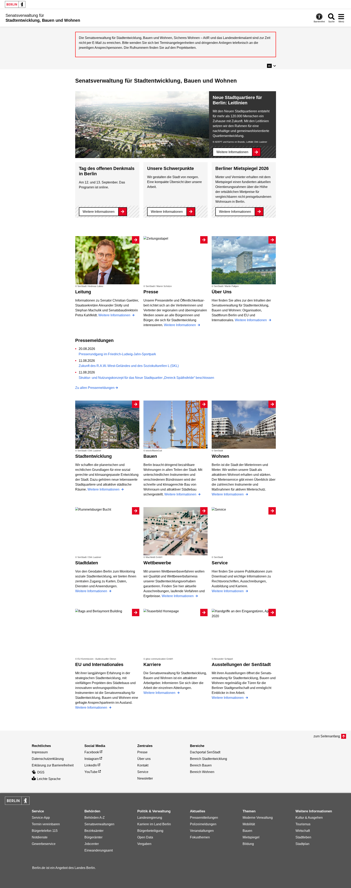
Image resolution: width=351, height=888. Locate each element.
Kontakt (142, 765)
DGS (40, 772)
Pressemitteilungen (204, 817)
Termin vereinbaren (46, 824)
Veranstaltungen (202, 830)
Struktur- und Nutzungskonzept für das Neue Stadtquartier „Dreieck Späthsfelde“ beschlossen (146, 377)
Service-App (41, 817)
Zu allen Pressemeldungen (95, 387)
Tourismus (302, 824)
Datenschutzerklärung (48, 758)
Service (142, 772)
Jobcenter (91, 844)
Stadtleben (303, 837)
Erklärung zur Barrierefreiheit (53, 765)
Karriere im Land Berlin (154, 824)
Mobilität (249, 824)
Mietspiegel (251, 837)
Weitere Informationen (232, 152)
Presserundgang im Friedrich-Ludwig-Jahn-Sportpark (117, 354)
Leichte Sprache (49, 779)
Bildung (248, 844)
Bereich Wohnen (202, 772)
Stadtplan (302, 844)
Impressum (40, 752)
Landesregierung (149, 817)
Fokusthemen (200, 837)
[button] (271, 66)
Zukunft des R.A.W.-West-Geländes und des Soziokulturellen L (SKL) (129, 366)
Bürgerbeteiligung (150, 830)
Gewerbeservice (44, 844)
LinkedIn (90, 765)
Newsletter (145, 778)
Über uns (144, 758)
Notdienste (40, 837)
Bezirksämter (93, 830)
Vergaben (144, 844)
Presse (142, 752)
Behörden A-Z (94, 817)
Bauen (247, 830)
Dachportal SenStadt (205, 752)
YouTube (91, 772)
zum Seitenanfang (327, 736)
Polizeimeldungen (203, 824)
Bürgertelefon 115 (45, 830)
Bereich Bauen (201, 765)
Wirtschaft (302, 830)
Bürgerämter (93, 837)
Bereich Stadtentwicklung (208, 758)
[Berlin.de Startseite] (15, 4)
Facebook (91, 752)
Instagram (91, 758)
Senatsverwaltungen (99, 824)
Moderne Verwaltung (258, 817)
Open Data (145, 837)
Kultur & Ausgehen (309, 817)
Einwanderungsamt (98, 850)
